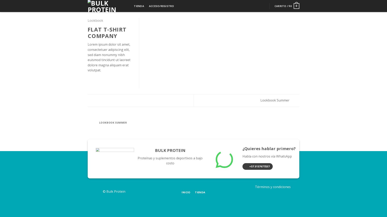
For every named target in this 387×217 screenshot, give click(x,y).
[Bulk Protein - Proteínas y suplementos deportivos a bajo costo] (103, 6)
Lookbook (95, 20)
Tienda (139, 6)
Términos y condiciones (273, 187)
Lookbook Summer (275, 100)
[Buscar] (127, 6)
